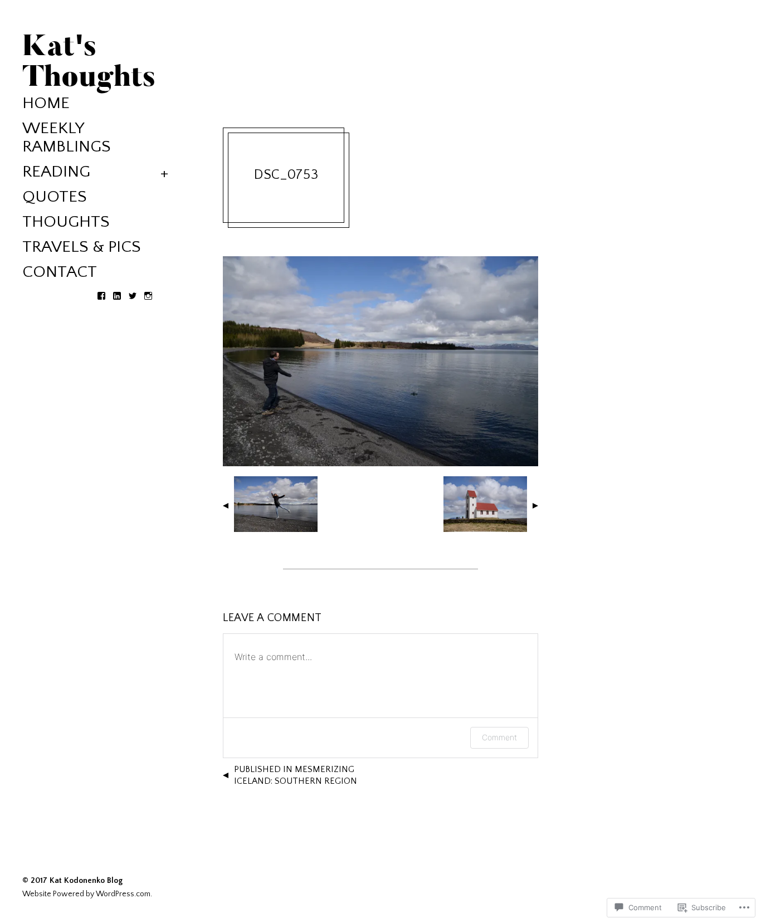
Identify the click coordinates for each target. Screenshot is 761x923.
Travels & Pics (81, 247)
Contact (59, 272)
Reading (56, 172)
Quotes (54, 197)
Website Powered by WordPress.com (86, 894)
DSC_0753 (286, 175)
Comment (499, 737)
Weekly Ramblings (66, 137)
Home (46, 103)
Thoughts (66, 222)
